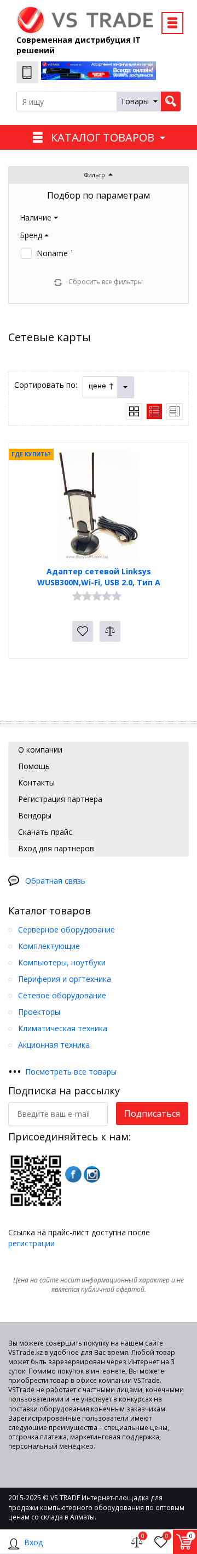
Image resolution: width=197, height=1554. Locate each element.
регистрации (31, 1243)
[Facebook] (73, 1174)
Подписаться (152, 1113)
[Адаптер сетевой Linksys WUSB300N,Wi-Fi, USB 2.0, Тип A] (98, 506)
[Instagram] (92, 1174)
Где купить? (31, 454)
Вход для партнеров (55, 848)
